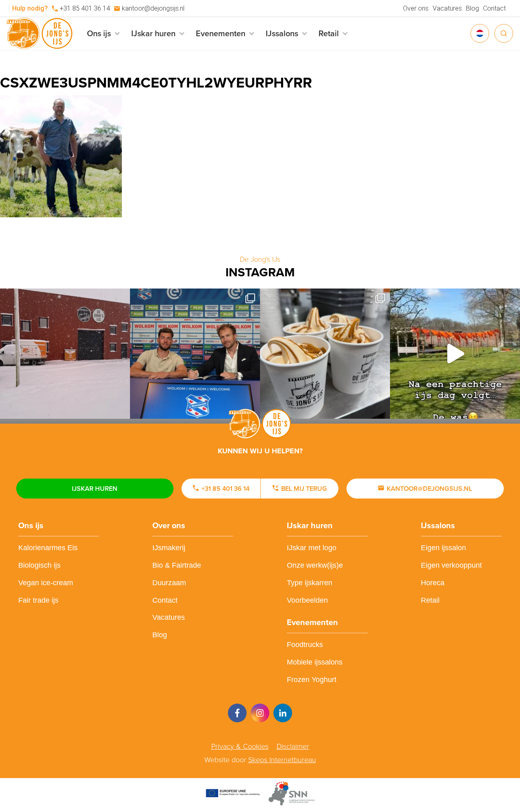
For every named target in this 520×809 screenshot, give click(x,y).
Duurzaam (169, 583)
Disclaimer (293, 746)
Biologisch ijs (39, 565)
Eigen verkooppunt (451, 565)
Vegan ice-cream (45, 583)
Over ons (416, 8)
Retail (430, 600)
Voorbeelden (307, 600)
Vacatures (447, 8)
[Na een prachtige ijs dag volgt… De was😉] (455, 354)
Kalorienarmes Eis (48, 548)
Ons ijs (30, 525)
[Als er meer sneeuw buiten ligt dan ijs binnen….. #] (65, 354)
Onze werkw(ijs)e (315, 565)
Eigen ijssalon (443, 548)
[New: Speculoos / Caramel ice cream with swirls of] (325, 354)
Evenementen (312, 622)
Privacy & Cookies (240, 746)
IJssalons (438, 525)
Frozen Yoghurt (311, 680)
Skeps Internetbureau (282, 759)
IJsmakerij (168, 548)
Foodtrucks (305, 645)
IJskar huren (94, 488)
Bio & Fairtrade (176, 565)
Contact (494, 8)
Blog (472, 8)
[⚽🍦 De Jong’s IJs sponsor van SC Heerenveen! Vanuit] (195, 354)
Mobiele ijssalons (314, 662)
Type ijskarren (309, 583)
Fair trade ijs (38, 600)
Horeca (432, 583)
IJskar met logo (311, 548)
